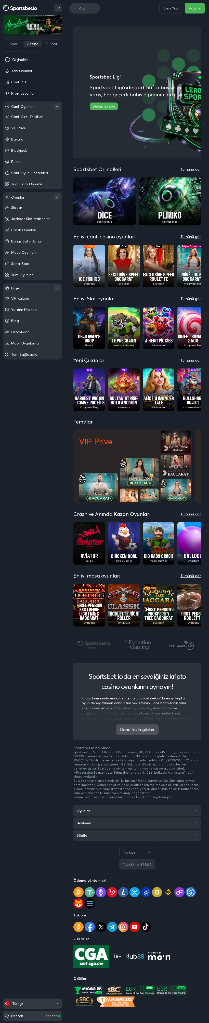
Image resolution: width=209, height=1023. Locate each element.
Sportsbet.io (82, 752)
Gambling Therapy (157, 797)
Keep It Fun (133, 797)
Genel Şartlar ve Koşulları (157, 781)
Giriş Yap (171, 8)
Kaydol (195, 8)
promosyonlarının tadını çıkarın (107, 713)
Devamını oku (104, 106)
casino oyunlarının (136, 708)
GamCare (115, 797)
